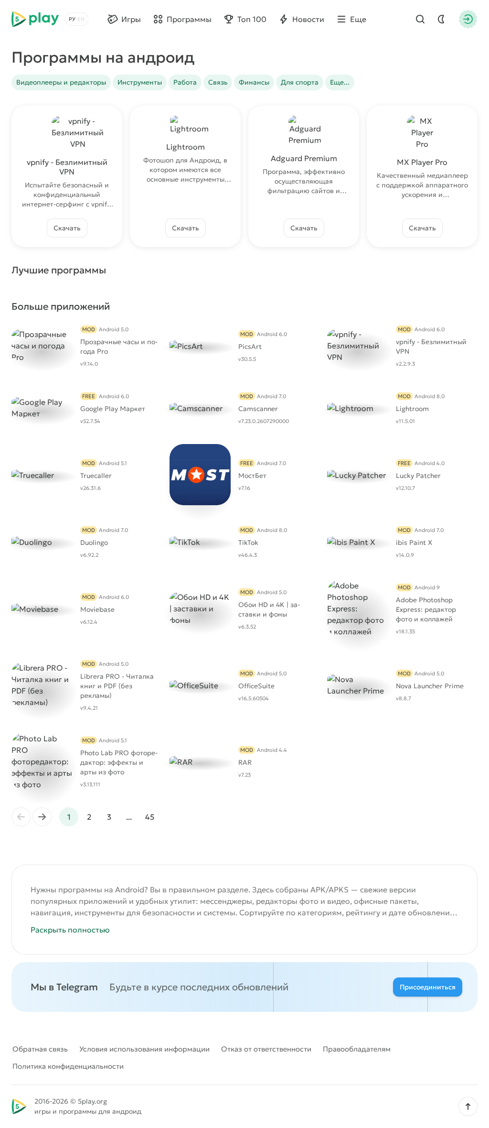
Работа (185, 82)
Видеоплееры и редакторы (61, 82)
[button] (468, 1106)
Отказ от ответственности (266, 1048)
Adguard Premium (304, 158)
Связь (217, 82)
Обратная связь (40, 1048)
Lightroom (185, 147)
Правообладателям (357, 1048)
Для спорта (300, 82)
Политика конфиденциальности (68, 1066)
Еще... (340, 82)
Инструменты (139, 82)
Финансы (254, 82)
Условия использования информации (144, 1048)
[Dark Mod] (441, 19)
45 (149, 817)
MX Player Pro (422, 162)
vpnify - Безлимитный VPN (67, 166)
